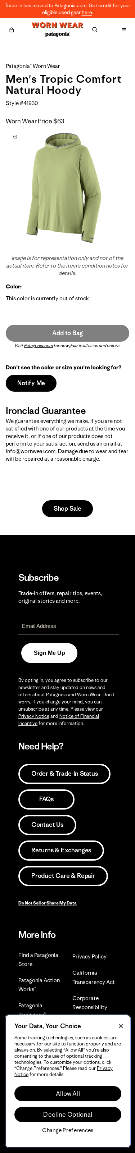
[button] (11, 29)
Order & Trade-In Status (64, 774)
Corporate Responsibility (89, 1003)
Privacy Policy (89, 956)
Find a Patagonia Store (38, 959)
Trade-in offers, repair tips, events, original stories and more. (60, 597)
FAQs (46, 799)
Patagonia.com (38, 345)
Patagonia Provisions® (32, 1010)
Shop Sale (67, 508)
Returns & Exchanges (61, 850)
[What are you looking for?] (95, 29)
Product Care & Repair (63, 876)
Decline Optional (67, 1114)
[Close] (121, 1026)
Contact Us (47, 825)
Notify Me (31, 383)
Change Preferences (67, 1130)
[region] (68, 1081)
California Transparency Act (93, 977)
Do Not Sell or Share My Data (47, 903)
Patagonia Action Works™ (39, 985)
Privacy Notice (33, 716)
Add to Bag (67, 333)
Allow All (68, 1094)
